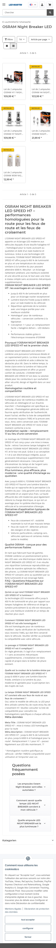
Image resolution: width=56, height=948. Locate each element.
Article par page (39, 39)
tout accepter (28, 919)
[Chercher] (50, 12)
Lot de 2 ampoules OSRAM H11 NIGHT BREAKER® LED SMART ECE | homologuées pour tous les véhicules (13, 91)
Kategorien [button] (9, 840)
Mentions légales (13, 908)
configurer (28, 928)
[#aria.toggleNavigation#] (3, 2)
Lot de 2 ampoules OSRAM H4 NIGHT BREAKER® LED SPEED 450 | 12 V (41, 91)
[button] (33, 4)
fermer (28, 937)
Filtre (10, 39)
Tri (20, 39)
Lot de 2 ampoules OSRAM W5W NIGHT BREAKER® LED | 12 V (14, 174)
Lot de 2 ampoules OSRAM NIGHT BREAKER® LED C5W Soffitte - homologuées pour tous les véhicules (42, 132)
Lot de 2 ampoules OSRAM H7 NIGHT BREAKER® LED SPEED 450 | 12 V (13, 132)
